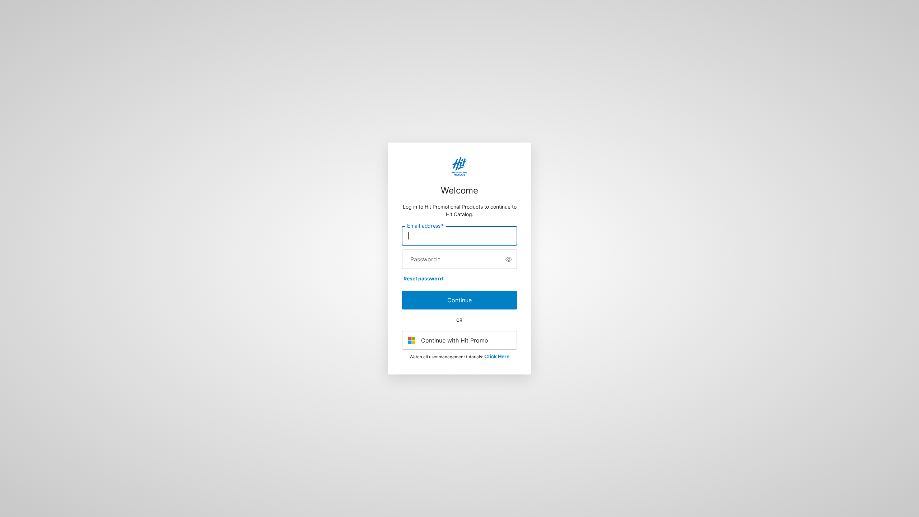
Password (425, 259)
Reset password (423, 278)
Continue (459, 300)
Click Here (496, 356)
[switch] (509, 259)
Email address (425, 226)
